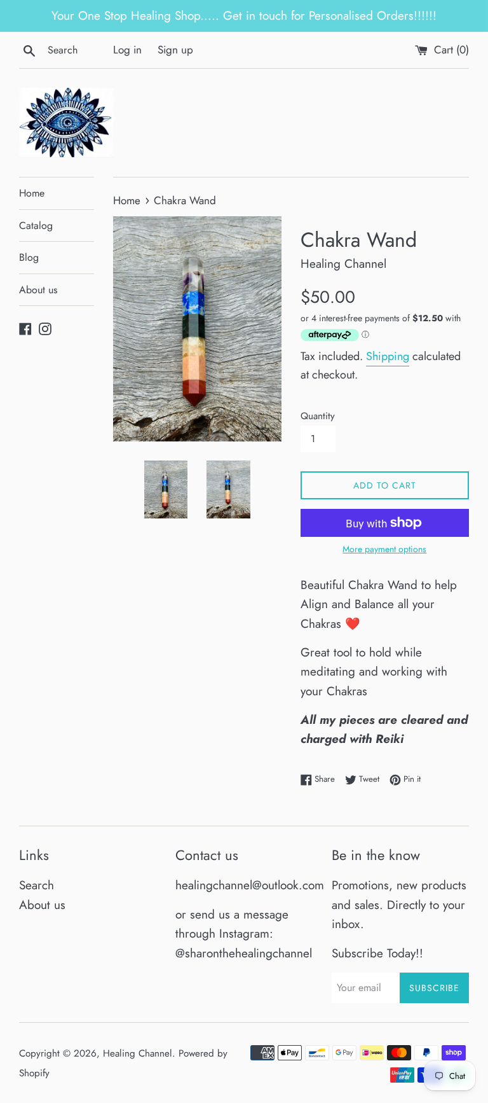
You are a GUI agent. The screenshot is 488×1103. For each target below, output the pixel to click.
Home (31, 193)
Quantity (318, 416)
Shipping (387, 356)
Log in (127, 49)
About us (38, 289)
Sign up (175, 49)
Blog (29, 257)
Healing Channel (137, 1053)
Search (36, 885)
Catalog (36, 225)
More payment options (384, 549)
